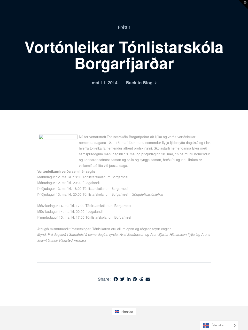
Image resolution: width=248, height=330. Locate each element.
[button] (243, 4)
